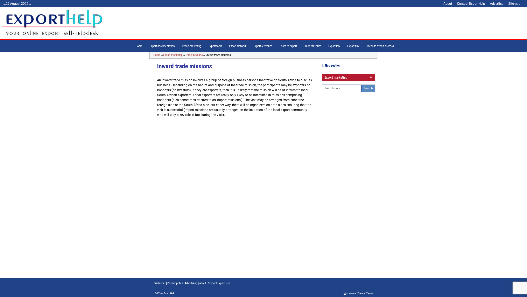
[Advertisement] (348, 164)
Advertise (496, 4)
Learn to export (288, 46)
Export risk (353, 46)
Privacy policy (175, 283)
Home (138, 46)
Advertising (191, 283)
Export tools (215, 46)
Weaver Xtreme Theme (360, 293)
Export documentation (162, 46)
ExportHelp (169, 293)
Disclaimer (160, 283)
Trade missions (194, 55)
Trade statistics (312, 46)
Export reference (263, 46)
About (447, 4)
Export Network (237, 46)
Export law (334, 46)
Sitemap (514, 4)
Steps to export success (380, 46)
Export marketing (191, 46)
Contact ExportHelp (471, 4)
